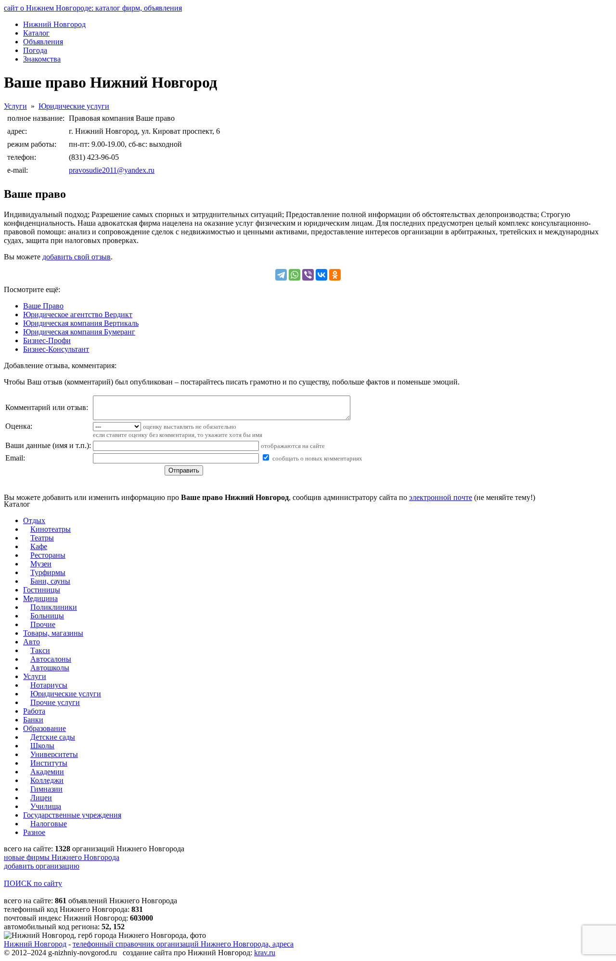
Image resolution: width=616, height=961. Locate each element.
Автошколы (49, 668)
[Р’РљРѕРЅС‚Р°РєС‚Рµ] (321, 275)
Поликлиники (53, 607)
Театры (42, 538)
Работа (34, 711)
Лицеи (41, 798)
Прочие (42, 624)
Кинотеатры (50, 529)
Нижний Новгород (35, 944)
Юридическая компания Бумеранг (79, 332)
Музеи (40, 564)
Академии (47, 772)
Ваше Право (43, 306)
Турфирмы (47, 572)
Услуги (15, 106)
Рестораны (47, 555)
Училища (45, 806)
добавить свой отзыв (76, 257)
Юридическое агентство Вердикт (77, 314)
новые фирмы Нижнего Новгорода (61, 857)
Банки (33, 720)
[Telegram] (281, 275)
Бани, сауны (50, 581)
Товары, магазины (53, 633)
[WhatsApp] (294, 275)
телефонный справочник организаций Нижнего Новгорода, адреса (183, 944)
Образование (44, 728)
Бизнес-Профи (47, 340)
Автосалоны (50, 659)
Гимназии (46, 789)
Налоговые (48, 824)
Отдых (34, 520)
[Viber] (308, 275)
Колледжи (47, 780)
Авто (31, 642)
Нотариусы (48, 685)
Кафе (38, 546)
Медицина (40, 598)
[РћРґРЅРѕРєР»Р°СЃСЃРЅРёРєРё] (335, 275)
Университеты (54, 754)
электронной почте (440, 497)
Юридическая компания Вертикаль (81, 323)
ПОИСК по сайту (33, 883)
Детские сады (52, 737)
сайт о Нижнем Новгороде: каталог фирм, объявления (93, 8)
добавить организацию (41, 866)
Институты (48, 763)
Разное (34, 832)
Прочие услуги (55, 702)
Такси (40, 650)
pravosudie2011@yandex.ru (111, 170)
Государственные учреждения (72, 815)
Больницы (47, 616)
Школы (42, 746)
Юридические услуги (73, 106)
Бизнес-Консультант (56, 349)
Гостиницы (41, 590)
